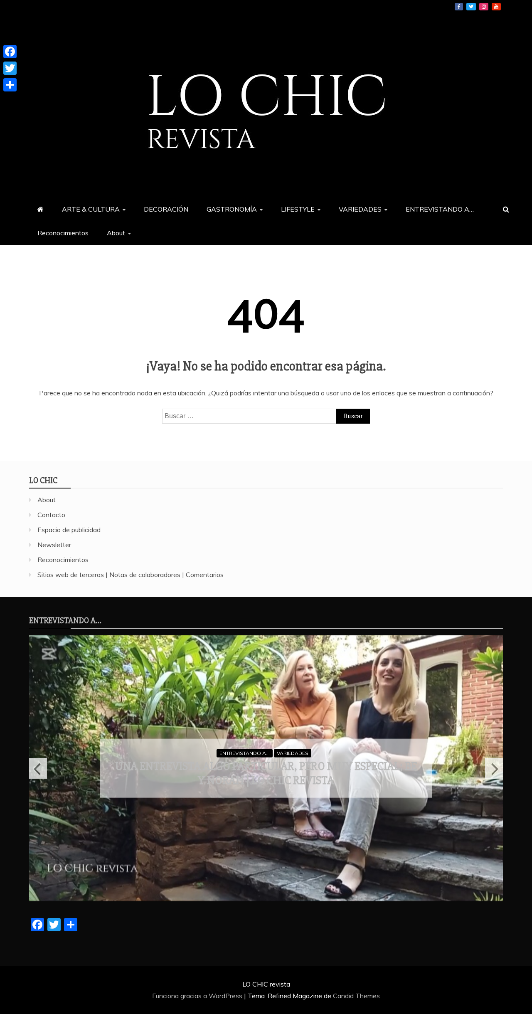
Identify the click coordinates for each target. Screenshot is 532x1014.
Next (494, 768)
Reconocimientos (63, 233)
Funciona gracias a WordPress (198, 996)
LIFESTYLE (298, 209)
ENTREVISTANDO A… (440, 209)
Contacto (51, 515)
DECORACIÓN (166, 209)
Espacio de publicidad (69, 530)
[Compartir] (10, 84)
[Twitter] (10, 68)
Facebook (459, 6)
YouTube (496, 6)
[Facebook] (10, 51)
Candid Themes (356, 996)
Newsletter (54, 544)
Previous (38, 768)
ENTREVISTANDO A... (244, 753)
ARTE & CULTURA (91, 209)
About (116, 233)
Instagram (483, 6)
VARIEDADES (360, 209)
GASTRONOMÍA (232, 209)
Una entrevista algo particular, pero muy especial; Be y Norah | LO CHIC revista (266, 773)
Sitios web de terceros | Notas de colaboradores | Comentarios (130, 574)
